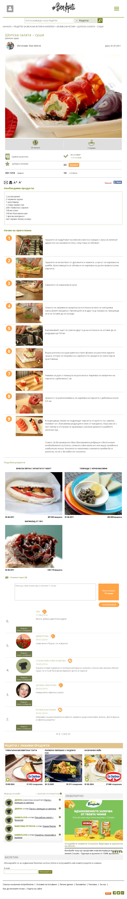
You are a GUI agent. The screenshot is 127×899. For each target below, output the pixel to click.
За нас (103, 884)
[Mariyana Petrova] (9, 829)
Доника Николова (46, 685)
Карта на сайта (34, 888)
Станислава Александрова (51, 660)
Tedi (38, 611)
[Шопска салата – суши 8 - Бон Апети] (29, 403)
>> (69, 734)
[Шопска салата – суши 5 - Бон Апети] (29, 335)
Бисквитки (81, 884)
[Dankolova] (9, 820)
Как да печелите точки (14, 888)
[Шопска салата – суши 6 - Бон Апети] (29, 358)
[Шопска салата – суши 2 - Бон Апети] (29, 268)
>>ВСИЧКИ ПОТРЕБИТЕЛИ (48, 793)
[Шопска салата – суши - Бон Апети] (29, 245)
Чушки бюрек (49, 826)
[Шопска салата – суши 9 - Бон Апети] (29, 426)
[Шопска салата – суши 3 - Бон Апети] (29, 290)
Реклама (93, 884)
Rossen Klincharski (46, 709)
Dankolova (21, 817)
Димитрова (42, 636)
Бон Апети (35, 45)
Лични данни (66, 884)
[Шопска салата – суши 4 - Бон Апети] (29, 313)
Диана (18, 800)
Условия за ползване (46, 884)
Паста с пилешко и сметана (33, 801)
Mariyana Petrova (25, 826)
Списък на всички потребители (18, 884)
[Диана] (9, 803)
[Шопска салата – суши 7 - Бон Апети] (29, 381)
